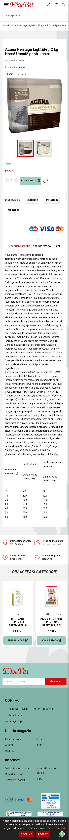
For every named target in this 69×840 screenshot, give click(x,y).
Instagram (52, 199)
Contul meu (42, 739)
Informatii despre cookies (46, 771)
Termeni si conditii (15, 780)
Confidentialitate (14, 774)
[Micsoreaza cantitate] (7, 180)
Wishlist (9, 750)
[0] (56, 4)
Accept (43, 834)
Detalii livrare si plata (17, 768)
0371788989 (14, 715)
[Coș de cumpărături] (63, 4)
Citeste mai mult (56, 828)
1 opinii (16, 74)
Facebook (32, 199)
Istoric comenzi (14, 739)
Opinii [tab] (57, 246)
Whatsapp (13, 209)
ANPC (39, 778)
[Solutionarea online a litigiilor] (50, 814)
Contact (9, 744)
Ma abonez (56, 681)
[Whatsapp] (62, 833)
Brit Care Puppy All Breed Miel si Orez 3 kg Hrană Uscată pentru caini (18, 622)
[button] (61, 79)
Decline (26, 834)
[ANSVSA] (50, 801)
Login (39, 744)
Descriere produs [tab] (19, 246)
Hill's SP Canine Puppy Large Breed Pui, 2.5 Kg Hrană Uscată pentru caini (51, 622)
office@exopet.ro (16, 721)
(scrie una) (21, 74)
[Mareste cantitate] (16, 180)
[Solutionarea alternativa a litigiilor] (18, 814)
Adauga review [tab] (42, 246)
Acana (21, 67)
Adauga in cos (28, 181)
